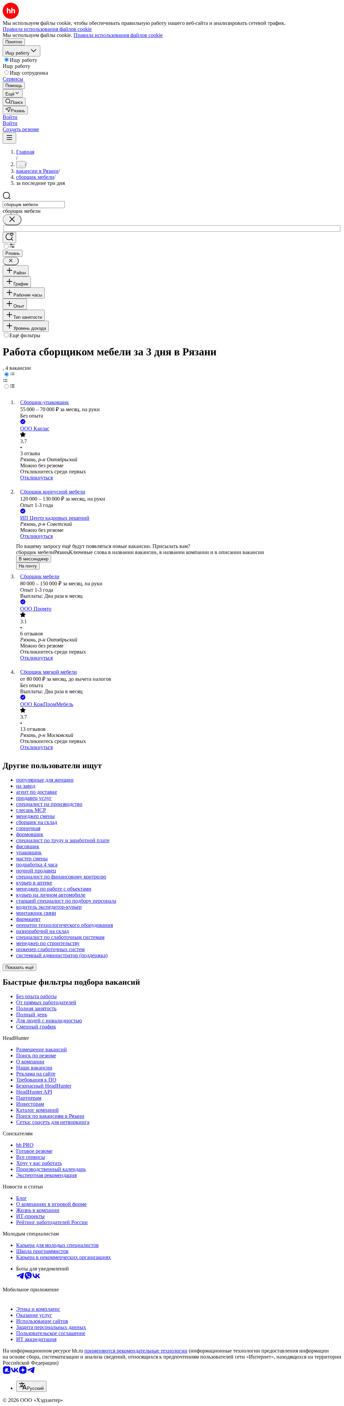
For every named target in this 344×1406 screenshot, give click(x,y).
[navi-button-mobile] (9, 138)
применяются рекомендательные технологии (135, 1351)
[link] (14, 101)
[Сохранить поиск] (9, 237)
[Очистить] (12, 219)
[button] (10, 117)
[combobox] (34, 204)
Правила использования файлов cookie (118, 35)
